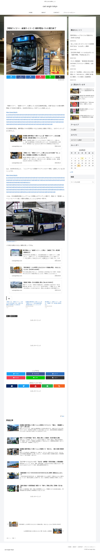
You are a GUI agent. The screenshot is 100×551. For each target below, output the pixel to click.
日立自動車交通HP (11, 241)
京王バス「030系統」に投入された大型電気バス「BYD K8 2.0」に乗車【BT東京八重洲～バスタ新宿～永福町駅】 (81, 74)
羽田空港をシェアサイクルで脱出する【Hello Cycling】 (81, 36)
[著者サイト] (11, 386)
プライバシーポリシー (89, 546)
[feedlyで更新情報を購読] (47, 386)
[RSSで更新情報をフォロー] (59, 386)
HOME (69, 546)
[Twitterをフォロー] (23, 386)
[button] (93, 182)
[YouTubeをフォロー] (35, 386)
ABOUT (74, 546)
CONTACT (80, 546)
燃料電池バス (14, 316)
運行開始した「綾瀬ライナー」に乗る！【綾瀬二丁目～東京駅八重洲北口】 (53, 303)
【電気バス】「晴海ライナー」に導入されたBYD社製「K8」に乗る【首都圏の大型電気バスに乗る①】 (14, 303)
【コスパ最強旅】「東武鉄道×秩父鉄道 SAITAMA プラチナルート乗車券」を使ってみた (81, 63)
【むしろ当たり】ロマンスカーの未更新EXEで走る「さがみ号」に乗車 (82, 45)
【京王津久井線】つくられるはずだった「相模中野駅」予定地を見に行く (82, 54)
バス (8, 316)
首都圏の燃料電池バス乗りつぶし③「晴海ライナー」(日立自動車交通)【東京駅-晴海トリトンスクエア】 (34, 303)
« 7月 (71, 172)
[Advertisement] (35, 21)
